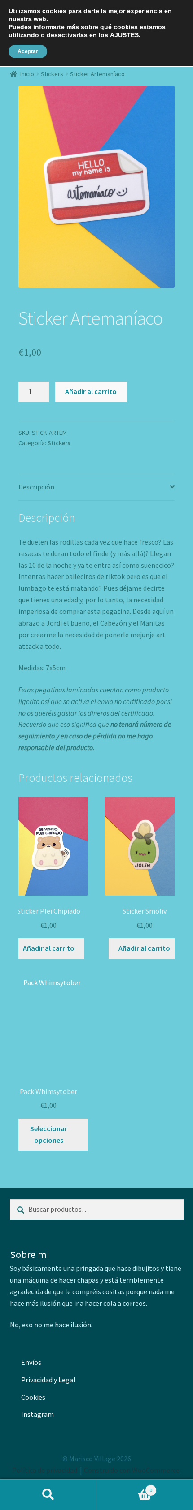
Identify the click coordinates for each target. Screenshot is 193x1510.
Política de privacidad (44, 1470)
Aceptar (28, 51)
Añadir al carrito (91, 391)
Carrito (124, 1486)
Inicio (27, 74)
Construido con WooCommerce (132, 1470)
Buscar (48, 1495)
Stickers (52, 74)
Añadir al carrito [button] (49, 948)
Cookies (33, 1397)
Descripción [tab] (36, 486)
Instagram (37, 1414)
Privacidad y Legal (48, 1379)
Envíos (31, 1362)
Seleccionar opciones (48, 1134)
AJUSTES (124, 35)
